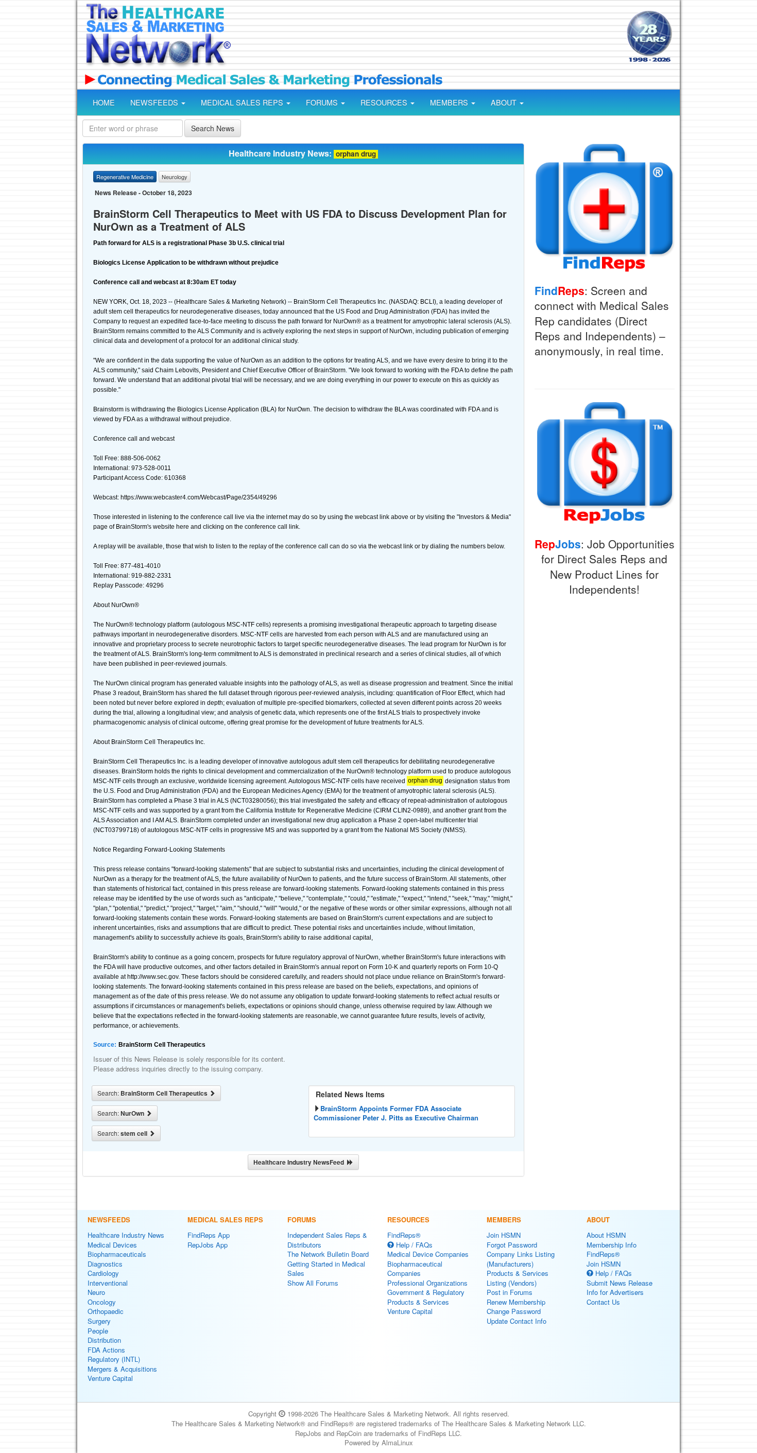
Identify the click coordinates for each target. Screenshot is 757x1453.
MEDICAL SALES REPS (243, 102)
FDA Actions (106, 1350)
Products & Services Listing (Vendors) (517, 1278)
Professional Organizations (427, 1283)
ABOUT (505, 102)
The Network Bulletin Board (328, 1254)
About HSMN (606, 1235)
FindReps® (404, 1235)
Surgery (99, 1321)
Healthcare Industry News (126, 1235)
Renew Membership (516, 1302)
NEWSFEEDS (155, 102)
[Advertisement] (427, 37)
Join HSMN (504, 1235)
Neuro (96, 1292)
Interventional (108, 1283)
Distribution (104, 1340)
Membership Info (611, 1245)
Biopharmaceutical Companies (414, 1268)
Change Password (514, 1311)
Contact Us (603, 1302)
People (98, 1331)
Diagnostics (105, 1264)
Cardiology (103, 1273)
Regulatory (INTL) (114, 1359)
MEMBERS (450, 102)
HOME (104, 102)
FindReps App (208, 1235)
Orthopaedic (106, 1311)
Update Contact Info (516, 1321)
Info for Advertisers (615, 1292)
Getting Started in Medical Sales (326, 1268)
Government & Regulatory (425, 1292)
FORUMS (323, 102)
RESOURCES (384, 102)
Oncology (102, 1302)
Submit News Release (619, 1283)
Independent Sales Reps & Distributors (327, 1240)
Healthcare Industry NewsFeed (300, 1162)
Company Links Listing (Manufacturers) (521, 1259)
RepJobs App (207, 1245)
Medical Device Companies (428, 1254)
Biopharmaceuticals (117, 1254)
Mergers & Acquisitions (122, 1369)
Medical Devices (112, 1245)
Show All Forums (312, 1283)
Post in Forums (509, 1292)
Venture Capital (110, 1378)
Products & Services (418, 1302)
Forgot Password (512, 1245)
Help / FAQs (413, 1245)
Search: (153, 1093)
